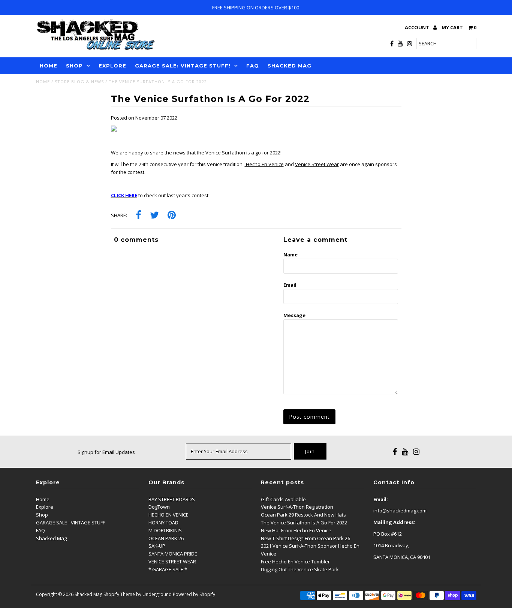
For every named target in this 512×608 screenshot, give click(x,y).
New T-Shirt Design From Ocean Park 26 (305, 538)
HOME (48, 66)
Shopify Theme (119, 594)
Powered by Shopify (194, 594)
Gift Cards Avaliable (283, 499)
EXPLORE (112, 66)
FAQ (252, 66)
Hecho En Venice (264, 164)
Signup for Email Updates (106, 452)
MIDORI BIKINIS (165, 530)
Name (290, 254)
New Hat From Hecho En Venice (296, 530)
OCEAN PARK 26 (166, 538)
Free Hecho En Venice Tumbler (295, 561)
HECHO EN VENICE (168, 514)
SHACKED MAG (289, 66)
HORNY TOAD (163, 522)
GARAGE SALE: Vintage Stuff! (183, 66)
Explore (44, 506)
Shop (42, 514)
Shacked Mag (51, 538)
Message (294, 315)
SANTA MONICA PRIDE (172, 553)
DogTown (159, 506)
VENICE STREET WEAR (172, 561)
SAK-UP (156, 545)
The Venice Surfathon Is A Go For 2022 (304, 522)
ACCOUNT (417, 27)
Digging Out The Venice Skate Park (300, 569)
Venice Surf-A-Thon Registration (297, 506)
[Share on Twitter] (154, 215)
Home (43, 81)
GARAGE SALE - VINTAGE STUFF (70, 522)
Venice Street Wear (317, 164)
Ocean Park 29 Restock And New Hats (303, 514)
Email (289, 285)
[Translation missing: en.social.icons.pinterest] (172, 215)
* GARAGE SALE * (167, 569)
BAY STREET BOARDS (171, 499)
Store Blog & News (79, 81)
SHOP (74, 66)
